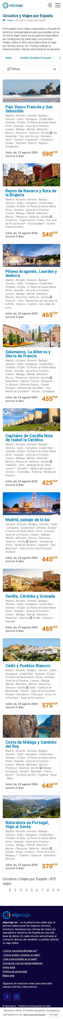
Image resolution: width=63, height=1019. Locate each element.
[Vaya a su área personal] (49, 5)
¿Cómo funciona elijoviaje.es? (20, 950)
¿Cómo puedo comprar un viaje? (21, 955)
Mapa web (8, 975)
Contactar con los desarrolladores (23, 963)
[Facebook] (7, 997)
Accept (54, 1014)
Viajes (10, 20)
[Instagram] (17, 997)
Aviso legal (9, 967)
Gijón (8, 57)
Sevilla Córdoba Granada (35, 57)
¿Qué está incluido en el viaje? (20, 959)
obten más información (34, 1014)
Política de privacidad (15, 971)
